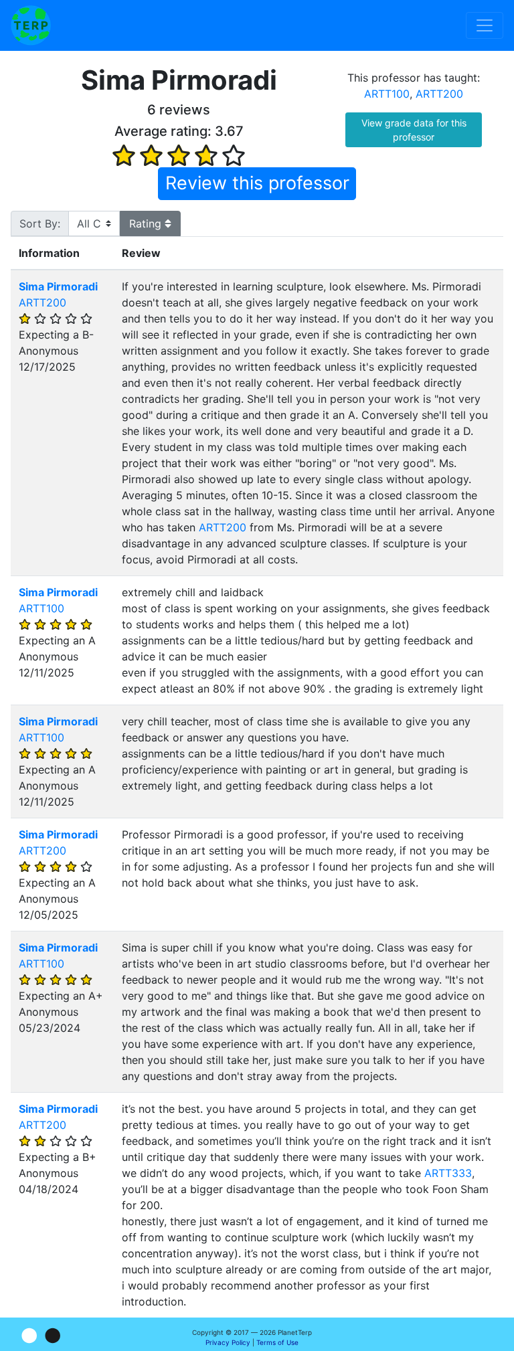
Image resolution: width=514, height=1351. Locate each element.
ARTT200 (439, 93)
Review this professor (257, 183)
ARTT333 (448, 1173)
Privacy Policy (227, 1342)
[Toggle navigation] (484, 25)
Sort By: (39, 223)
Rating (147, 223)
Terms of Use (277, 1342)
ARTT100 (387, 93)
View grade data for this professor (413, 130)
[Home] (31, 25)
